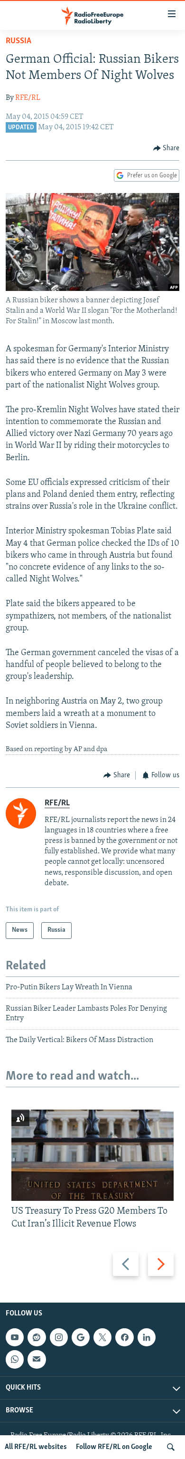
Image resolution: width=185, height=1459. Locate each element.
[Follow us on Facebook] (124, 1337)
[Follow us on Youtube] (15, 1337)
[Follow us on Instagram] (59, 1337)
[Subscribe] (37, 1359)
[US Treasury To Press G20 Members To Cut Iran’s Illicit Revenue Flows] (92, 1155)
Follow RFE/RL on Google (114, 1447)
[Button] (166, 148)
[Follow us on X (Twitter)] (102, 1337)
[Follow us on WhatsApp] (15, 1359)
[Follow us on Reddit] (37, 1337)
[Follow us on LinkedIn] (147, 1337)
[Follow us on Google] (81, 1337)
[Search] (171, 1447)
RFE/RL (27, 98)
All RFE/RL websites (36, 1447)
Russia (18, 41)
